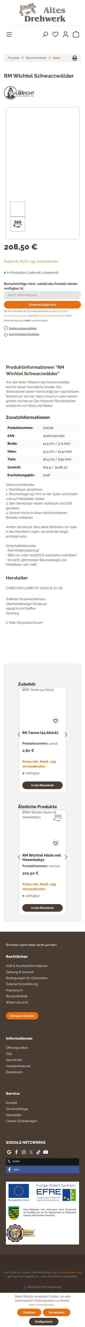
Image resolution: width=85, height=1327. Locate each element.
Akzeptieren (56, 1312)
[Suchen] (45, 34)
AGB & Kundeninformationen (27, 966)
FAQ (9, 1054)
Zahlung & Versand (20, 972)
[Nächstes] (66, 733)
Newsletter (14, 1115)
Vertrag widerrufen (22, 1016)
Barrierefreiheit (16, 996)
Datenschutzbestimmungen (51, 315)
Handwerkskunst (18, 1066)
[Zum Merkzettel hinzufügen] (56, 720)
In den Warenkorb (42, 785)
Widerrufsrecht (17, 1002)
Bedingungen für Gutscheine (26, 978)
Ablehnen (29, 1312)
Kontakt (11, 1103)
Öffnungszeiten (17, 1048)
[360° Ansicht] (18, 224)
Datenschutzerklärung (22, 984)
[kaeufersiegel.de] (21, 1234)
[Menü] (9, 34)
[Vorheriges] (19, 733)
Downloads (14, 1072)
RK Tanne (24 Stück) (40, 732)
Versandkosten (67, 1272)
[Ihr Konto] (65, 34)
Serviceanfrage (17, 1109)
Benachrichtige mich (42, 304)
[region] (42, 174)
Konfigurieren (44, 1321)
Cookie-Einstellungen (21, 1121)
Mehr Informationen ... (42, 1304)
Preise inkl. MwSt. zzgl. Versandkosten (31, 261)
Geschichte (14, 1060)
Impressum (14, 990)
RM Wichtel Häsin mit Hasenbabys (41, 857)
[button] (42, 1161)
